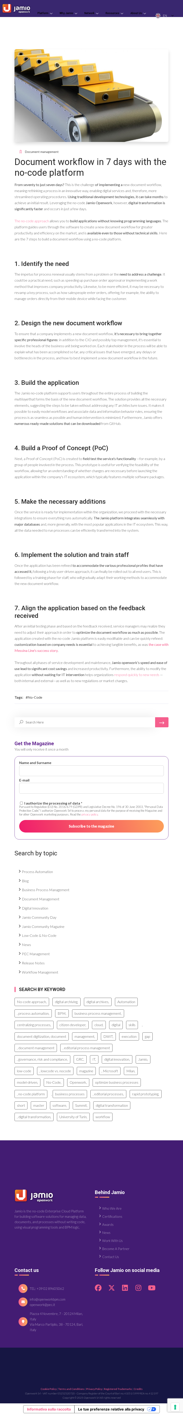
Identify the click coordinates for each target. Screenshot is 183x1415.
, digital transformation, (34, 1117)
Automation (126, 1002)
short (21, 1105)
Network (89, 13)
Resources (112, 13)
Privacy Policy (94, 1389)
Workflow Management (40, 972)
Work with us (112, 1241)
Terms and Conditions (71, 1389)
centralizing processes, (34, 1025)
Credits (138, 1389)
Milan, (130, 1071)
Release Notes (33, 963)
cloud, (98, 1025)
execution (129, 1036)
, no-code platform (31, 1094)
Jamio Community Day (39, 917)
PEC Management (36, 954)
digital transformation (112, 1105)
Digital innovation (35, 908)
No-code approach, (32, 1002)
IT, (94, 1059)
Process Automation (37, 871)
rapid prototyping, (145, 1094)
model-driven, (27, 1082)
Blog (25, 881)
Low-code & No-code (39, 935)
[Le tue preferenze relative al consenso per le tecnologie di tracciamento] (175, 1407)
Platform (42, 13)
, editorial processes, (108, 1094)
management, (85, 1036)
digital (116, 1025)
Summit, (81, 1105)
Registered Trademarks (118, 1389)
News (26, 944)
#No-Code (34, 697)
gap (147, 1036)
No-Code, (53, 1082)
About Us (136, 13)
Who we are (112, 1208)
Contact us (110, 1257)
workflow (103, 1117)
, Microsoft (110, 1071)
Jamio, (143, 1059)
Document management (42, 152)
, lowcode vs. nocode (55, 1071)
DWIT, (108, 1036)
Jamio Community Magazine (43, 926)
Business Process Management (45, 890)
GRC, (80, 1059)
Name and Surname (35, 762)
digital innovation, (117, 1059)
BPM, (62, 1013)
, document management (35, 1048)
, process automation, (33, 1013)
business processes (70, 1094)
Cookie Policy (49, 1389)
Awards (108, 1224)
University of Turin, (73, 1117)
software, (59, 1105)
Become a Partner (115, 1249)
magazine (86, 1071)
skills (132, 1025)
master (38, 1105)
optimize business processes (116, 1082)
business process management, (98, 1013)
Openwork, (78, 1082)
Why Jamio (66, 13)
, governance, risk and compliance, (42, 1059)
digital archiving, (66, 1002)
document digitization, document (41, 1036)
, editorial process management (86, 1048)
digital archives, (97, 1002)
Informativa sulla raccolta (49, 1409)
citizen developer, (72, 1025)
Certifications (112, 1216)
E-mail (24, 780)
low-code (24, 1071)
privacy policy (89, 814)
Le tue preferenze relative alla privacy (111, 1409)
